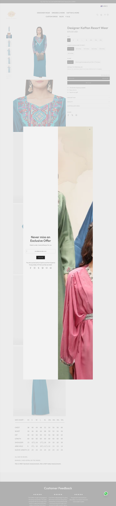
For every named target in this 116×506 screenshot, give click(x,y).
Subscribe (40, 257)
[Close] (90, 129)
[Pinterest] (43, 268)
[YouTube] (47, 268)
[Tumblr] (38, 268)
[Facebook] (30, 268)
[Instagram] (34, 268)
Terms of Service (44, 264)
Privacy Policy (33, 264)
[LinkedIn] (51, 268)
